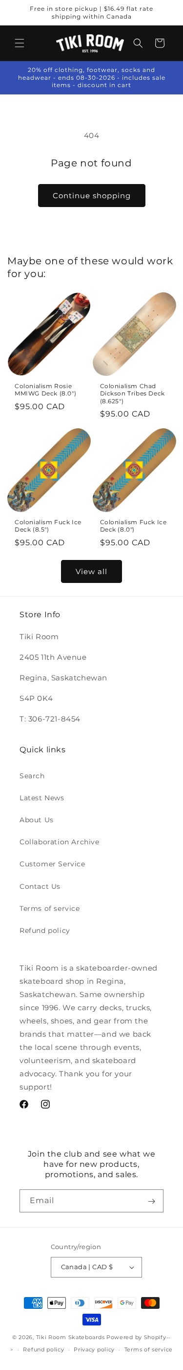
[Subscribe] (151, 1201)
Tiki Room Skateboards (70, 1337)
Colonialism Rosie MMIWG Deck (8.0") (45, 389)
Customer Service (52, 863)
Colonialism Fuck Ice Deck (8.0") (133, 526)
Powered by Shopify (136, 1337)
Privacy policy (94, 1349)
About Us (37, 819)
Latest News (42, 797)
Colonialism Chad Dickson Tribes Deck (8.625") (132, 393)
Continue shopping (92, 195)
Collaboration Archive (60, 841)
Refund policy (45, 930)
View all (91, 571)
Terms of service (50, 908)
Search (32, 775)
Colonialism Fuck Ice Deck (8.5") (48, 526)
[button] (19, 43)
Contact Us (40, 886)
